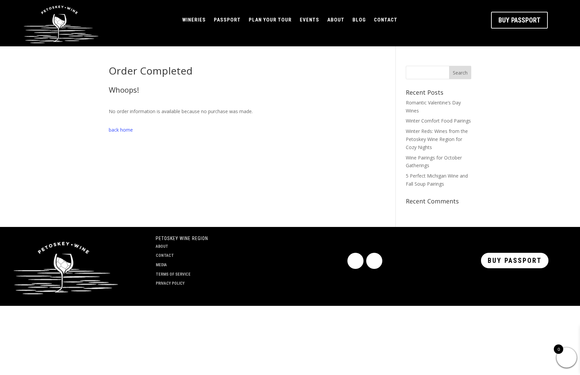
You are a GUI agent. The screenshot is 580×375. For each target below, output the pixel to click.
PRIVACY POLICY (170, 283)
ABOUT (162, 246)
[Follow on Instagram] (374, 261)
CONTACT (165, 255)
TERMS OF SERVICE (173, 274)
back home (121, 130)
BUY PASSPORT (519, 20)
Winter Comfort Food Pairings (438, 121)
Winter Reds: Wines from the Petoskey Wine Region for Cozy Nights (437, 139)
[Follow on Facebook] (355, 261)
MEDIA (161, 265)
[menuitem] (194, 20)
